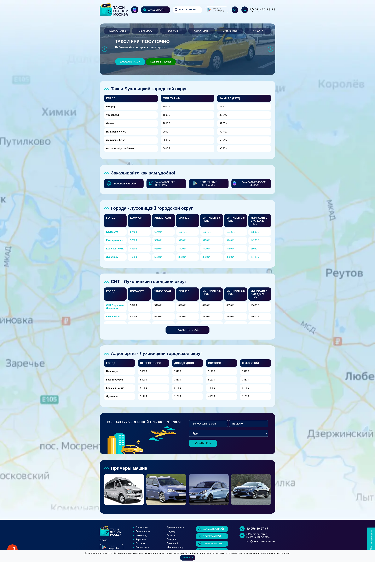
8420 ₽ (182, 248)
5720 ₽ (158, 240)
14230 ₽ (255, 240)
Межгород (145, 30)
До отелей (172, 543)
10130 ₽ (230, 232)
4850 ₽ (133, 248)
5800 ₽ (143, 379)
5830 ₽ (143, 371)
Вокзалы (173, 30)
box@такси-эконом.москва (261, 541)
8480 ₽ (230, 248)
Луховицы (112, 257)
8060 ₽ (230, 257)
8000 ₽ (182, 257)
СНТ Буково (113, 316)
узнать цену (203, 443)
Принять (188, 557)
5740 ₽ (133, 232)
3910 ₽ (177, 371)
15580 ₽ (255, 232)
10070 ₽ (182, 232)
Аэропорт (140, 539)
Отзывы (171, 535)
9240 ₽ (230, 240)
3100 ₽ (177, 396)
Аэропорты (201, 30)
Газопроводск (114, 240)
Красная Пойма (115, 248)
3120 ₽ (245, 388)
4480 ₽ (211, 396)
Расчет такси (142, 547)
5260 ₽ (133, 240)
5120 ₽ (143, 396)
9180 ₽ (182, 240)
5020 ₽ (158, 257)
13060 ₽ (255, 248)
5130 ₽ (143, 388)
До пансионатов (175, 527)
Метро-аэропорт (175, 547)
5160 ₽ (211, 379)
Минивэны (230, 30)
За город (171, 539)
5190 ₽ (211, 371)
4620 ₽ (133, 257)
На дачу (258, 30)
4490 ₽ (211, 388)
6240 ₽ (158, 232)
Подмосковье (117, 30)
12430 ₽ (255, 257)
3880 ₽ (177, 379)
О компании (141, 527)
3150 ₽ (177, 388)
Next (270, 49)
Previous (104, 49)
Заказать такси (130, 61)
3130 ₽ (245, 396)
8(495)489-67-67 (262, 9)
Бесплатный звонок (160, 62)
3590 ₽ (245, 371)
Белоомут (112, 232)
